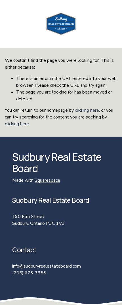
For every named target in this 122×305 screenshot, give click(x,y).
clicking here (87, 110)
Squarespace (47, 180)
